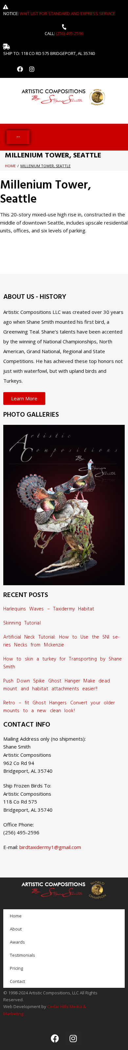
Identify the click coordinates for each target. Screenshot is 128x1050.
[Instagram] (32, 69)
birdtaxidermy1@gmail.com (50, 847)
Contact (17, 981)
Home (10, 165)
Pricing (16, 968)
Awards (17, 942)
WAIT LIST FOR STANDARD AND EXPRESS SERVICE (67, 13)
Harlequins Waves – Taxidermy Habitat (49, 609)
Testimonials (22, 955)
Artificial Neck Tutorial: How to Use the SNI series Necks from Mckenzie (61, 641)
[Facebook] (20, 69)
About (16, 929)
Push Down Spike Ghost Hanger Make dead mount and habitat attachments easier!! (56, 685)
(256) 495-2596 (69, 33)
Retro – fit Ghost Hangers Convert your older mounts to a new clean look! (59, 707)
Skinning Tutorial (22, 623)
